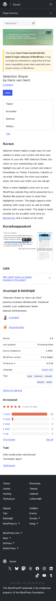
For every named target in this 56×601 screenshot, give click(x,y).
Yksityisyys (9, 498)
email (29, 376)
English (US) (47, 369)
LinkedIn (48, 376)
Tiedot (9, 103)
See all (49, 439)
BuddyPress (11, 548)
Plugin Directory (10, 13)
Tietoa (6, 483)
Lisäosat (33, 493)
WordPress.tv (11, 523)
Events (33, 513)
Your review (9, 439)
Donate (34, 518)
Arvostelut (11, 111)
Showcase (34, 483)
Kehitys (10, 126)
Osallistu (33, 508)
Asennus (10, 118)
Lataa (7, 92)
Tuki (8, 133)
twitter (49, 382)
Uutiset (6, 488)
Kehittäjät (8, 518)
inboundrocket (16, 327)
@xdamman (9, 218)
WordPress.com (12, 533)
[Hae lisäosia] (33, 23)
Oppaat (7, 508)
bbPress (9, 543)
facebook (38, 376)
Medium (40, 382)
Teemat (33, 488)
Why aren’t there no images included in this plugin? (17, 278)
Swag (33, 523)
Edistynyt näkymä (12, 390)
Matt (7, 538)
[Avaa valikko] (51, 4)
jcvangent (8, 84)
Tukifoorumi (9, 465)
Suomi (13, 561)
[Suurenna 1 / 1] (49, 235)
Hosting (7, 493)
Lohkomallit (35, 498)
